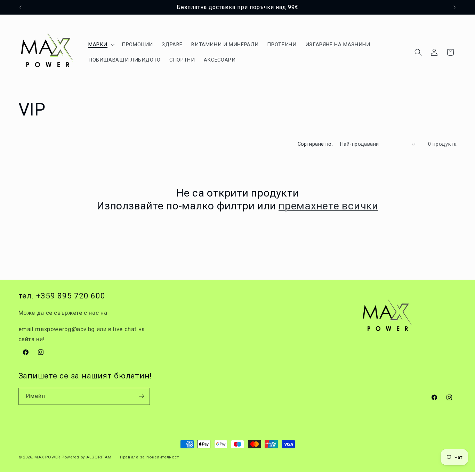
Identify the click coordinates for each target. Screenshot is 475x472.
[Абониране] (141, 396)
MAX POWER (47, 457)
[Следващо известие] (454, 7)
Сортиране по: (315, 144)
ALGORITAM (99, 457)
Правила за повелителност (149, 457)
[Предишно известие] (20, 7)
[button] (100, 44)
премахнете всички (328, 206)
